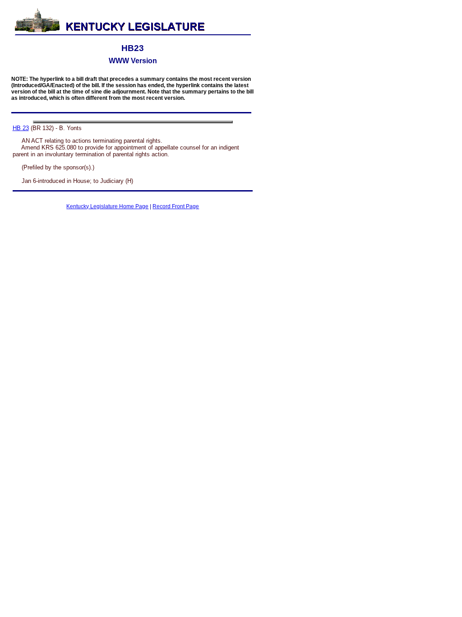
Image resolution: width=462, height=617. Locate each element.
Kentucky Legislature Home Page (107, 206)
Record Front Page (175, 206)
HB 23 (21, 128)
